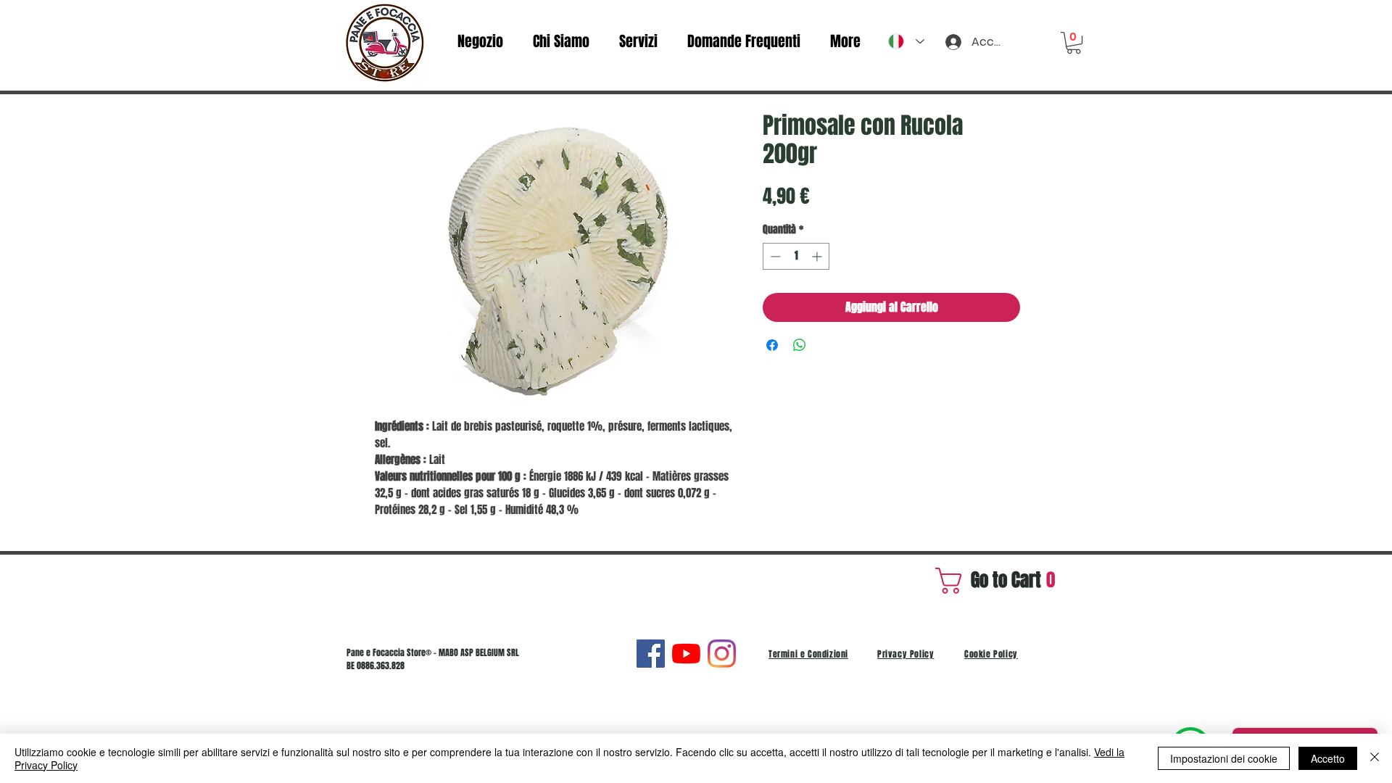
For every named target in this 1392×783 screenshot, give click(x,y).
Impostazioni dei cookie (1223, 758)
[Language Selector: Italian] (906, 41)
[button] (1074, 43)
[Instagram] (722, 653)
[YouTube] (686, 653)
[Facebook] (651, 653)
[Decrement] (774, 256)
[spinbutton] (796, 256)
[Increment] (818, 256)
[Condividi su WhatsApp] (799, 345)
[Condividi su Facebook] (772, 345)
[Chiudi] (1374, 758)
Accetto (1328, 758)
